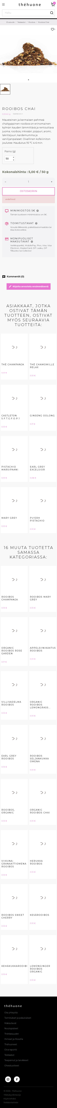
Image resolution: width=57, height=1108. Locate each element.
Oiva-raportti (10, 1049)
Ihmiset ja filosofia (13, 1039)
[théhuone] (29, 4)
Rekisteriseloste (11, 1102)
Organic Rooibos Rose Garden (11, 651)
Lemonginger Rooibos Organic (40, 969)
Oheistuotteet (11, 1065)
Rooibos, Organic (8, 811)
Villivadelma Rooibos (11, 703)
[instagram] (8, 1079)
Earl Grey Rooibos (9, 757)
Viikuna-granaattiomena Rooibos (13, 864)
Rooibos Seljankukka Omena (39, 759)
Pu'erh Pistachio (37, 519)
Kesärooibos (39, 915)
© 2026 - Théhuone (13, 1091)
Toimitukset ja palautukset (17, 1018)
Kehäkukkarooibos (15, 966)
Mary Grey (9, 518)
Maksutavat (10, 1023)
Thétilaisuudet (11, 1033)
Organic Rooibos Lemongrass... (40, 705)
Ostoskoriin (28, 191)
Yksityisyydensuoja (12, 1095)
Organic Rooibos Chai (40, 811)
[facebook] (17, 1079)
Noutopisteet (11, 1028)
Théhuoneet (10, 1044)
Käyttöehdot (10, 1098)
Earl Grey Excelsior (37, 468)
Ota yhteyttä (11, 1012)
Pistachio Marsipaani (9, 468)
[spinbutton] (9, 158)
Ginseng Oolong (42, 415)
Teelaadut (9, 1055)
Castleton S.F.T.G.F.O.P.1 (10, 417)
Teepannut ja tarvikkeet (16, 1060)
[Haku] (51, 12)
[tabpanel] (28, 54)
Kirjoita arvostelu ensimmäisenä (28, 286)
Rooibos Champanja (9, 598)
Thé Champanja (12, 364)
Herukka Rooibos (36, 862)
